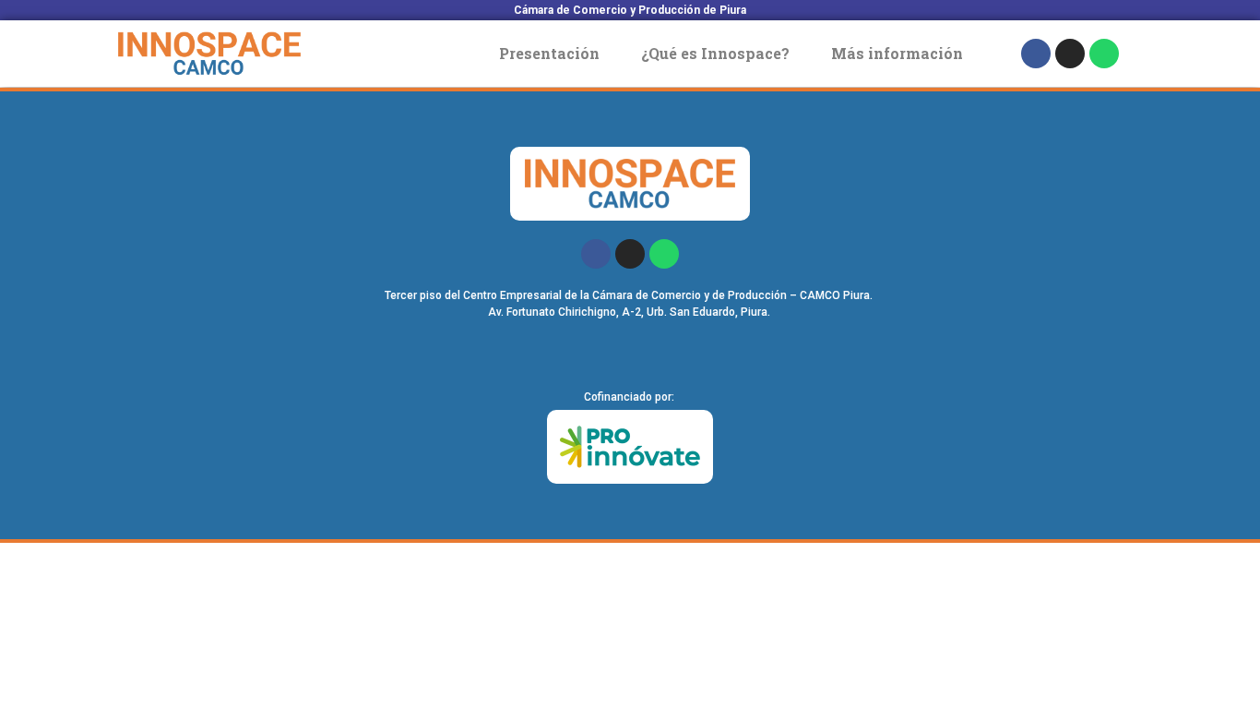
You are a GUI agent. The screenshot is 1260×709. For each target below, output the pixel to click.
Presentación (549, 53)
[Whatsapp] (1104, 53)
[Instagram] (1070, 53)
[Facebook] (1036, 53)
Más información (897, 53)
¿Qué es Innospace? (715, 53)
